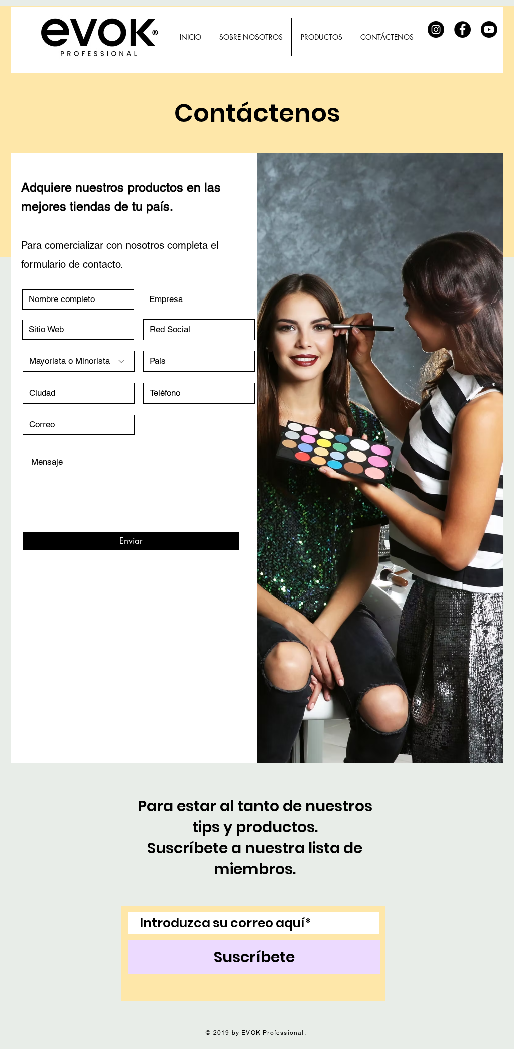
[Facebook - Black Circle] (462, 29)
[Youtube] (489, 29)
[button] (321, 37)
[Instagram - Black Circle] (436, 29)
